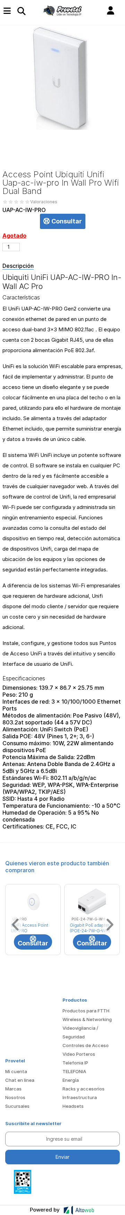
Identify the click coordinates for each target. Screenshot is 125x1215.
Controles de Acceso (85, 1045)
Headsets (73, 1106)
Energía (70, 1080)
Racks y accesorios (83, 1088)
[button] (110, 10)
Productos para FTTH (85, 1010)
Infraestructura (79, 1097)
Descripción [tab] (18, 265)
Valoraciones (43, 202)
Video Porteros (78, 1054)
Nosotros (15, 1097)
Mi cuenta (16, 1071)
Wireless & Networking (87, 1019)
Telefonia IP (75, 1062)
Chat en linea (19, 1080)
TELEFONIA (74, 1071)
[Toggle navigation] (21, 11)
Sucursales (17, 1106)
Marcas (13, 1088)
